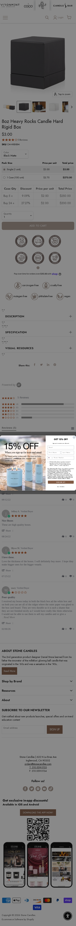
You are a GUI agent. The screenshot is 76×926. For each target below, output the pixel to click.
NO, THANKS (61, 486)
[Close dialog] (74, 437)
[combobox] (50, 458)
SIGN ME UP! (60, 482)
